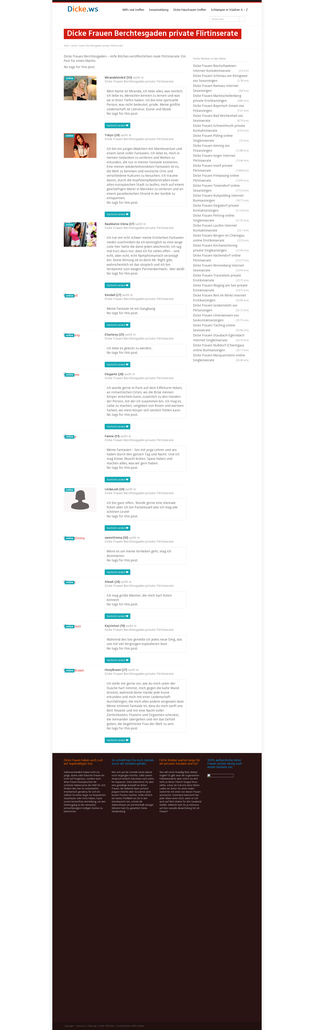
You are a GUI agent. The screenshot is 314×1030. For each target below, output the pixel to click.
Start (66, 45)
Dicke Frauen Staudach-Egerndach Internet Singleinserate (221, 337)
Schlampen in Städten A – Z (229, 10)
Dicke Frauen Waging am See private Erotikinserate (221, 287)
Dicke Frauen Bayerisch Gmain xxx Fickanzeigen (221, 108)
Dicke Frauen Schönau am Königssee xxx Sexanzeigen (221, 78)
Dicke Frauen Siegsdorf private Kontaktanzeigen (221, 208)
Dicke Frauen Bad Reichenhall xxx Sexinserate (221, 118)
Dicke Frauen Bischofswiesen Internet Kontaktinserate (221, 68)
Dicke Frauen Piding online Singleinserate (221, 138)
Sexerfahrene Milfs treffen (130, 1025)
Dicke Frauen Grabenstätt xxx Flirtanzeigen (221, 307)
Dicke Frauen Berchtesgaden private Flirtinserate (139, 82)
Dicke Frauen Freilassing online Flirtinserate (221, 178)
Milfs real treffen (133, 10)
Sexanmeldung (158, 10)
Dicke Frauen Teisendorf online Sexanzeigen (221, 188)
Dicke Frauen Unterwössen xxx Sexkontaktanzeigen (221, 317)
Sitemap (92, 1025)
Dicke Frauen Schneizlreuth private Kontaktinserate (221, 128)
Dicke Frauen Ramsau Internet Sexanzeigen (221, 88)
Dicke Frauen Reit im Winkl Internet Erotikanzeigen (221, 297)
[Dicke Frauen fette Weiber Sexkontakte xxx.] (82, 10)
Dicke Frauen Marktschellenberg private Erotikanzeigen (221, 98)
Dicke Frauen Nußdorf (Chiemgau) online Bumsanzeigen (221, 347)
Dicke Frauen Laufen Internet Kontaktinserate (221, 228)
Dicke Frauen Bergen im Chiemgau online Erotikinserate (221, 237)
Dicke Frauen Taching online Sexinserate (221, 327)
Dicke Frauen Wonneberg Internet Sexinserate (221, 267)
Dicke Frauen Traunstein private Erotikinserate (221, 277)
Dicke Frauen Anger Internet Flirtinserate (221, 158)
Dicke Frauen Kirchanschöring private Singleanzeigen (221, 247)
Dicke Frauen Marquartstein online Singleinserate (221, 357)
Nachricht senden (116, 125)
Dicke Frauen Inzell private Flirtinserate (221, 168)
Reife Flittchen (106, 1025)
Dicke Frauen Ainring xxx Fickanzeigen (221, 148)
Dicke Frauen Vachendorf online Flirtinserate (221, 257)
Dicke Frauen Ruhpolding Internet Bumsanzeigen (221, 198)
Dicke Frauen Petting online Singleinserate (221, 218)
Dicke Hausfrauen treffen (189, 10)
